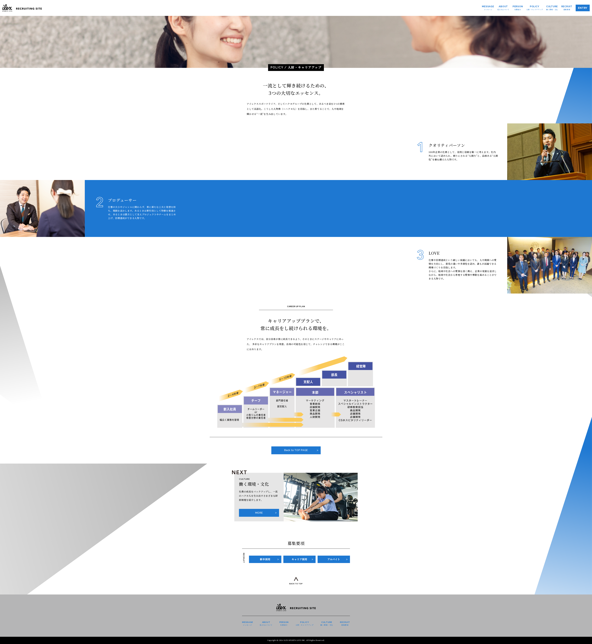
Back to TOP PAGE (296, 450)
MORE (259, 512)
